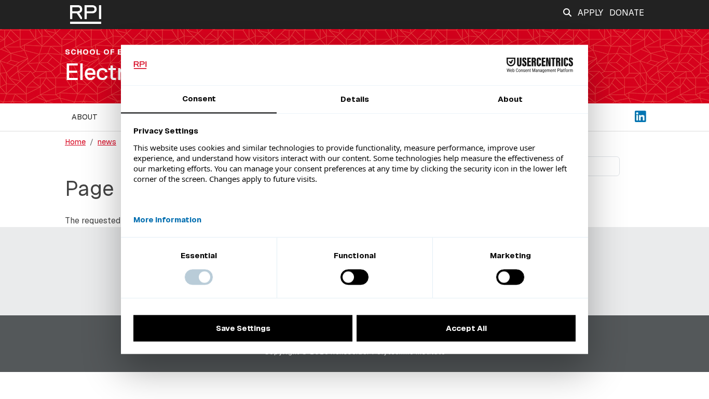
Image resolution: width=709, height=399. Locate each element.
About (85, 117)
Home (75, 142)
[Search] (567, 12)
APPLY (590, 12)
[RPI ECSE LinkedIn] (640, 115)
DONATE (626, 12)
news (107, 142)
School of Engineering (120, 52)
